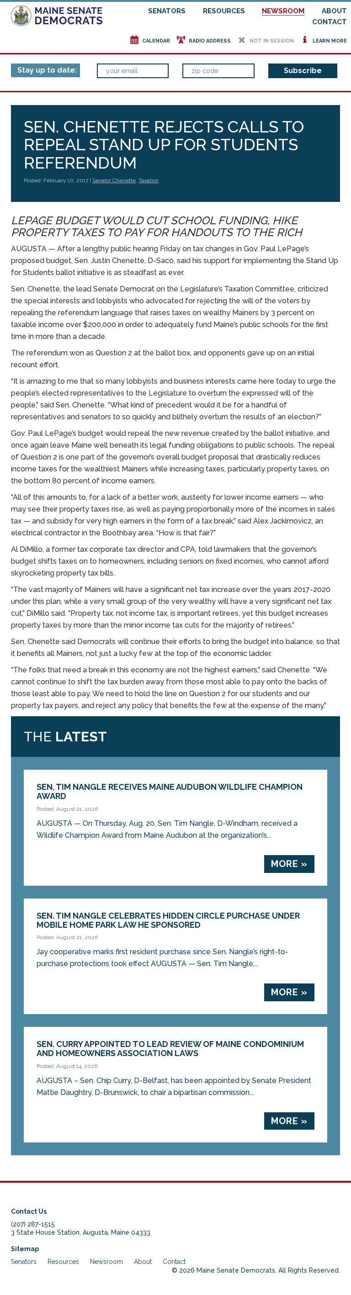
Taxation (148, 180)
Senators (167, 11)
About (334, 11)
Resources (224, 11)
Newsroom (283, 11)
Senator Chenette (114, 180)
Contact (329, 22)
